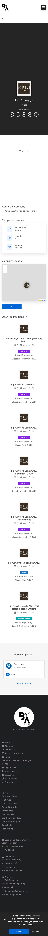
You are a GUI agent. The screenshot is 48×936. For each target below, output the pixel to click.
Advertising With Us (13, 753)
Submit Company (10, 894)
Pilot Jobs (6, 800)
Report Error (10, 768)
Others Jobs (7, 811)
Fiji (25, 105)
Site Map (8, 782)
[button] (24, 283)
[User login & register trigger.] (3, 17)
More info (35, 932)
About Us (8, 746)
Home (7, 742)
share (12, 306)
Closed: (15, 359)
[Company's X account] (18, 114)
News (7, 757)
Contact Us (9, 749)
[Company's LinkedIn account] (24, 114)
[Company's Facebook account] (12, 114)
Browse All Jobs (9, 796)
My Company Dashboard (13, 891)
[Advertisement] (24, 61)
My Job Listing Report (12, 884)
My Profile (6, 850)
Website (25, 109)
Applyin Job (7, 825)
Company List (8, 814)
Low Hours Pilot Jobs (11, 818)
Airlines (18, 248)
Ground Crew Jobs (10, 807)
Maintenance (10, 778)
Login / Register (9, 843)
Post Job (6, 829)
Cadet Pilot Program (11, 821)
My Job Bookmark (10, 859)
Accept (19, 931)
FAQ (6, 764)
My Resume (7, 867)
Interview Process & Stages (18, 760)
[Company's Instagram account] (30, 114)
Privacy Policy (11, 771)
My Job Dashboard (11, 880)
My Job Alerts (8, 863)
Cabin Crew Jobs (10, 803)
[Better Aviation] (5, 7)
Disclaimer (9, 775)
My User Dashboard (11, 846)
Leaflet (43, 300)
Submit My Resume (11, 870)
